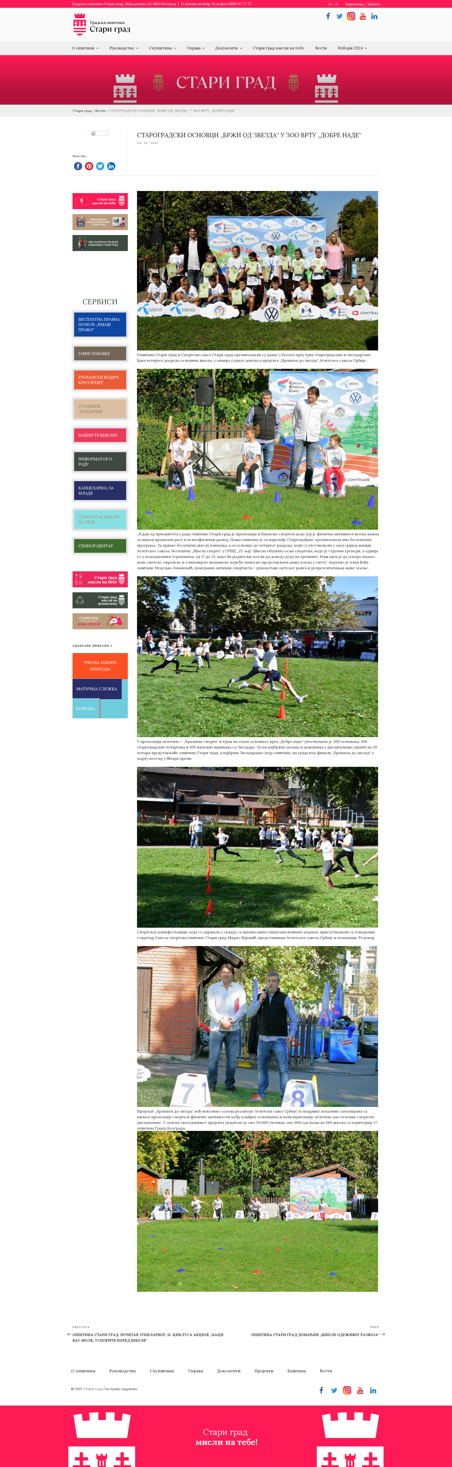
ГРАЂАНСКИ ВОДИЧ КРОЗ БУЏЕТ (98, 380)
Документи (226, 48)
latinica (374, 4)
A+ (330, 4)
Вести (321, 48)
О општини (83, 48)
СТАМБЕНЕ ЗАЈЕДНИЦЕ (90, 409)
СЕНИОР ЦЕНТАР (95, 546)
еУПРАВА (85, 708)
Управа (194, 48)
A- (337, 4)
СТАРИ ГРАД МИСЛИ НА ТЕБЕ (98, 519)
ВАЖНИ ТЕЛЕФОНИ (97, 435)
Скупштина (160, 48)
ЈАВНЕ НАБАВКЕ (94, 353)
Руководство (121, 48)
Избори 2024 (350, 48)
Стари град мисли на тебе (278, 48)
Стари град (82, 111)
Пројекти (264, 1371)
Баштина (296, 1371)
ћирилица (355, 4)
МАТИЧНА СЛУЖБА (96, 688)
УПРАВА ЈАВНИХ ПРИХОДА (100, 666)
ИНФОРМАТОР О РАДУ (95, 461)
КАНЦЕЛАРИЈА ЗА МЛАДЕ (96, 490)
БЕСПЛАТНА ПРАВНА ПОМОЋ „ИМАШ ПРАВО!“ (99, 324)
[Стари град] (102, 35)
